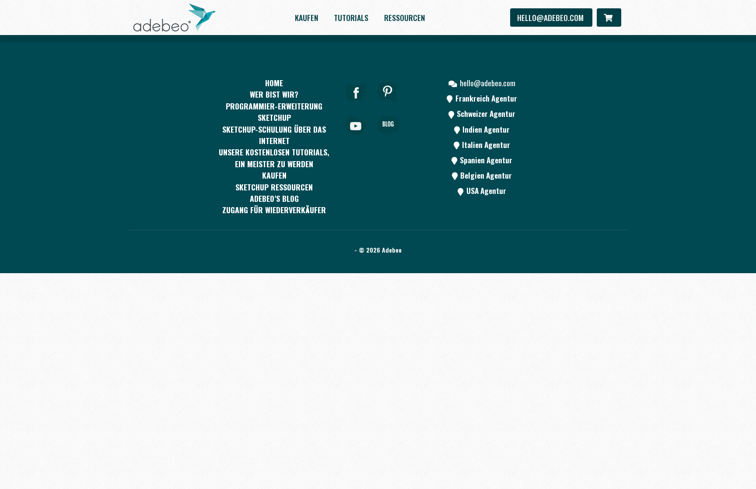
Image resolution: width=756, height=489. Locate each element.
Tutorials (351, 17)
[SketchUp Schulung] (174, 18)
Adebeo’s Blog (274, 198)
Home (274, 82)
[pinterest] (388, 104)
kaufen (306, 17)
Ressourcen (404, 17)
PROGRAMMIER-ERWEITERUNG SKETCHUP (274, 111)
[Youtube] (356, 137)
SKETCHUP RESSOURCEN (274, 187)
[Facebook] (356, 104)
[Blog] (388, 137)
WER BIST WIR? (274, 94)
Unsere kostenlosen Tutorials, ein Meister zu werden (274, 157)
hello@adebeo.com (551, 17)
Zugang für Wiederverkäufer (274, 209)
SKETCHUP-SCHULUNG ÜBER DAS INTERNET (274, 134)
